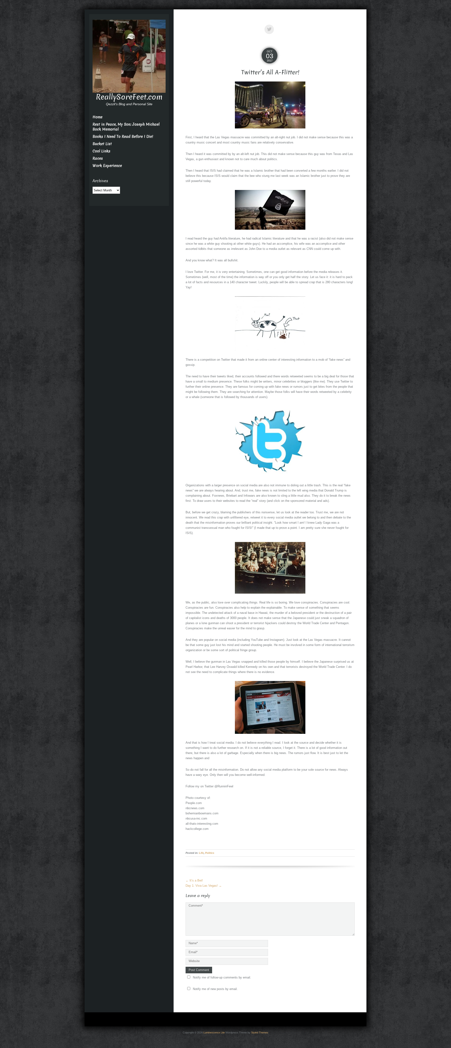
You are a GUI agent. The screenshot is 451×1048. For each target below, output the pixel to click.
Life (201, 852)
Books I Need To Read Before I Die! (123, 136)
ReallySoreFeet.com (129, 97)
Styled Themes (259, 1032)
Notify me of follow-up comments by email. (222, 977)
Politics (209, 852)
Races (98, 158)
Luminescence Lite (214, 1032)
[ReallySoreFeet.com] (129, 56)
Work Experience (107, 165)
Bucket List (102, 143)
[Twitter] (270, 26)
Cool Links (101, 151)
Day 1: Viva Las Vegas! (204, 885)
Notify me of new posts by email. (215, 989)
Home (97, 117)
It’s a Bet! (194, 880)
